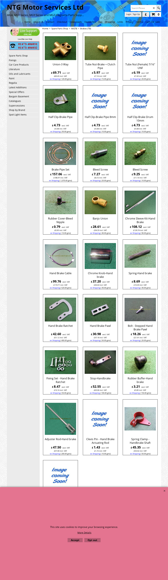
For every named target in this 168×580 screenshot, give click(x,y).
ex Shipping (55, 79)
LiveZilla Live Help (25, 39)
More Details (84, 532)
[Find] (158, 8)
